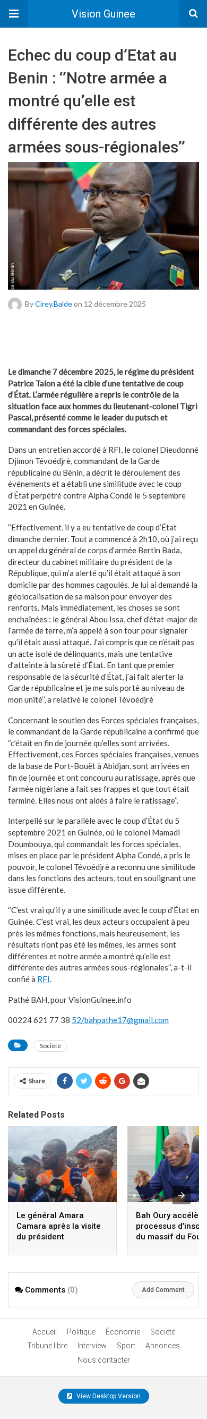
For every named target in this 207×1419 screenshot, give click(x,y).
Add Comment (163, 1290)
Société (50, 1046)
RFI (43, 979)
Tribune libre (47, 1345)
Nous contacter (103, 1360)
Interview (92, 1345)
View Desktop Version (108, 1396)
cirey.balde (53, 303)
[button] (14, 14)
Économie (123, 1332)
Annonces (162, 1345)
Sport (126, 1345)
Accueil (44, 1332)
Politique (81, 1332)
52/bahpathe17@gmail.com (120, 1020)
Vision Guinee (103, 13)
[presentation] (181, 1195)
